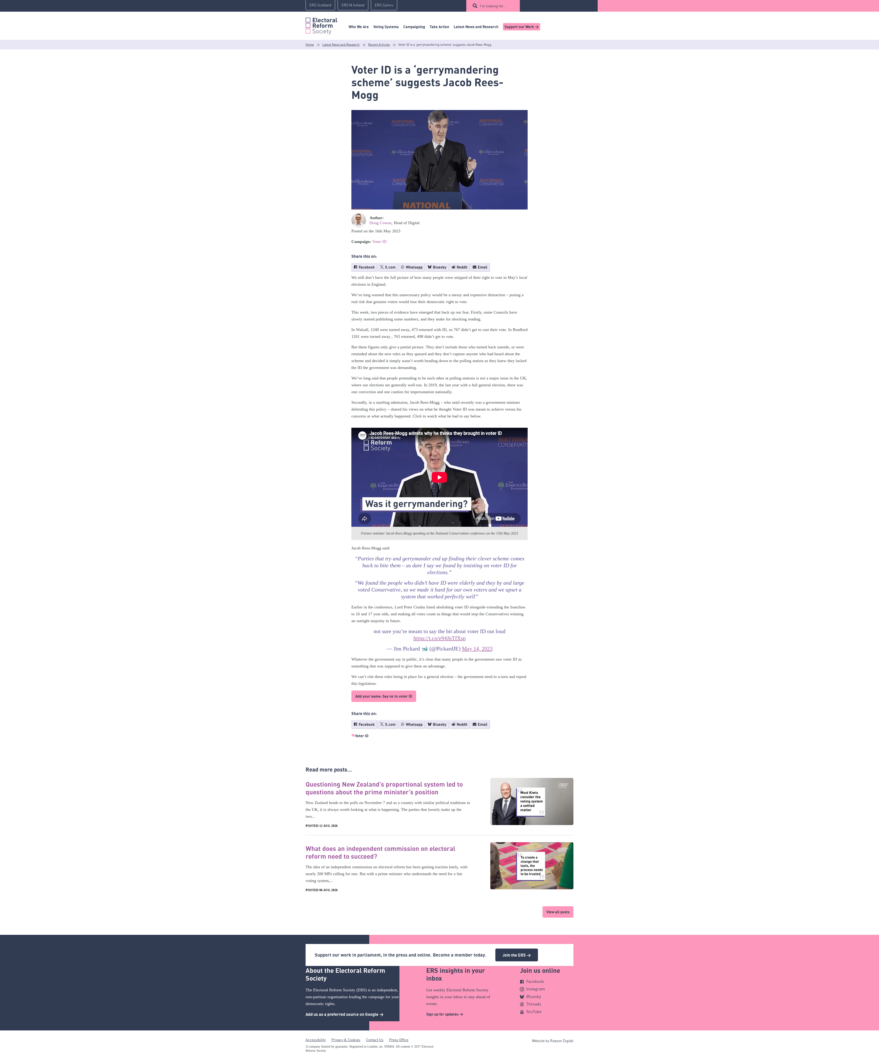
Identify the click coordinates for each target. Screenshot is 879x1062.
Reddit (461, 267)
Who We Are (359, 26)
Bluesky (439, 267)
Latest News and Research (476, 26)
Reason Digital (561, 1040)
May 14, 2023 (477, 649)
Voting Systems (386, 26)
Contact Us (374, 1040)
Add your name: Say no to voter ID (383, 696)
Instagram (535, 988)
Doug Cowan (380, 222)
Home (310, 44)
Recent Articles (379, 44)
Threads (533, 1003)
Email (482, 267)
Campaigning (414, 26)
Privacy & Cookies (345, 1040)
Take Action (439, 26)
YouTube (534, 1011)
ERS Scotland (320, 5)
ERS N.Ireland (353, 5)
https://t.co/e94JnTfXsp (439, 638)
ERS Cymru (384, 5)
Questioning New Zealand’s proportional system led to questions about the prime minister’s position (384, 788)
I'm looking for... (493, 6)
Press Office (398, 1040)
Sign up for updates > (444, 1014)
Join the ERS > (516, 954)
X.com (390, 267)
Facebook (366, 267)
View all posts (558, 912)
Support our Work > (522, 26)
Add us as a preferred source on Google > (344, 1014)
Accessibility (316, 1040)
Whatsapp (414, 267)
